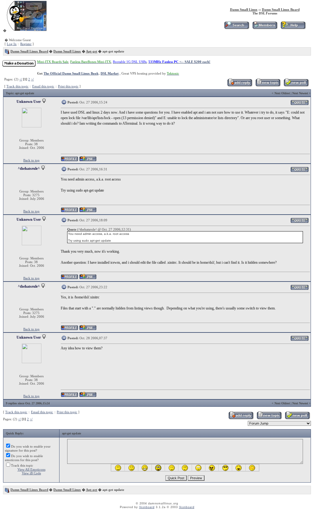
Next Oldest (282, 93)
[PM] (88, 160)
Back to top (31, 160)
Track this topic (17, 86)
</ (20, 79)
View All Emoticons (31, 469)
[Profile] (69, 160)
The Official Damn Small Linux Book (71, 73)
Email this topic (43, 86)
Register (26, 44)
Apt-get (91, 51)
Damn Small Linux (244, 9)
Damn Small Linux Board (281, 9)
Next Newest (300, 93)
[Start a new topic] (267, 85)
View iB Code (31, 473)
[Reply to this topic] (239, 85)
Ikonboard (147, 507)
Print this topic (68, 86)
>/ (32, 79)
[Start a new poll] (296, 85)
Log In (12, 44)
